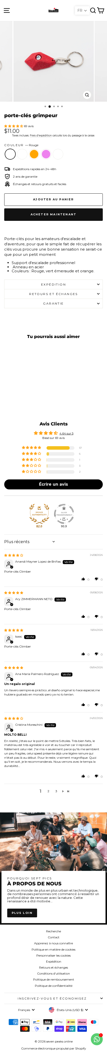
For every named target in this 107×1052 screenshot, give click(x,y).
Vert (22, 154)
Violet (46, 154)
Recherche (53, 931)
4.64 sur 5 (66, 433)
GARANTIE (53, 303)
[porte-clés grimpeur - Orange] (23, 401)
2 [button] (48, 791)
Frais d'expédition (41, 135)
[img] (13, 555)
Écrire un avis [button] (53, 484)
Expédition (53, 961)
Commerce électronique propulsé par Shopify (53, 1048)
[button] (14, 126)
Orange (34, 154)
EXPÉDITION (53, 284)
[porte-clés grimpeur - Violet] (29, 401)
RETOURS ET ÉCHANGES (53, 294)
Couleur (21, 145)
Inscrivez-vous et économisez (52, 998)
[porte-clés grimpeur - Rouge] (11, 401)
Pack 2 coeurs (58, 154)
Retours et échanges (53, 967)
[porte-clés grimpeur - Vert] (17, 401)
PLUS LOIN (22, 913)
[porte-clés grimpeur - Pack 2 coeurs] (34, 401)
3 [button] (56, 791)
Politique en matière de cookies (53, 949)
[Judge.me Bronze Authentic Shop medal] (39, 514)
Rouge (10, 154)
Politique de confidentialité (53, 986)
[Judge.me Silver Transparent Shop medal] (64, 514)
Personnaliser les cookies (53, 955)
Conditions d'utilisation (53, 973)
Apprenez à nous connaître (53, 943)
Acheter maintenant (54, 214)
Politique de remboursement (53, 979)
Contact (53, 937)
